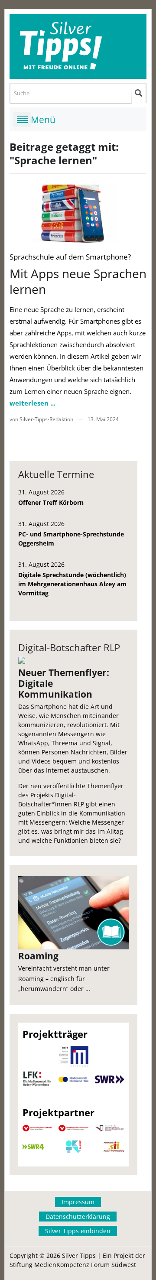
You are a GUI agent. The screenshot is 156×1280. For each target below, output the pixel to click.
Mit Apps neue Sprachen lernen (78, 281)
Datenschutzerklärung (78, 1216)
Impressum (78, 1202)
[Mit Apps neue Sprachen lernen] (74, 213)
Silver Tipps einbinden (77, 1231)
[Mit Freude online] (78, 46)
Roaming (38, 956)
